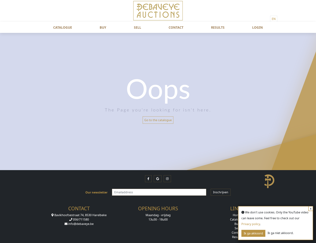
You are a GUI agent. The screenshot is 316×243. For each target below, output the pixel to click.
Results (218, 27)
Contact (176, 27)
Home (237, 215)
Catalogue (62, 27)
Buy (103, 27)
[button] (148, 178)
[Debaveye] (158, 14)
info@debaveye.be (80, 224)
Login (257, 27)
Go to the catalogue (158, 120)
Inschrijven (220, 192)
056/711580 (80, 219)
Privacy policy (250, 224)
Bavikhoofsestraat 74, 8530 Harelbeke (80, 215)
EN (274, 19)
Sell (137, 27)
